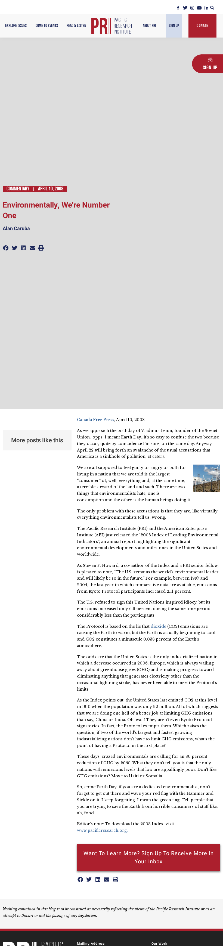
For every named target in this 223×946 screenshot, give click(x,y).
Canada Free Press (95, 419)
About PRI (149, 25)
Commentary (18, 189)
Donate (202, 25)
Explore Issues (16, 25)
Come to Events (47, 25)
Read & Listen (76, 25)
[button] (212, 7)
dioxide (159, 626)
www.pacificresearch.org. (102, 830)
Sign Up (174, 25)
